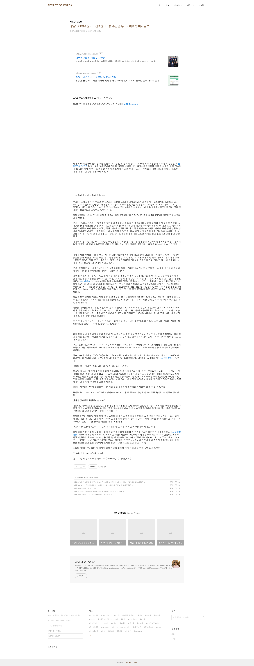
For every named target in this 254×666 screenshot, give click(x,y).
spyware (106, 627)
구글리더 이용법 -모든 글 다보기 (59, 620)
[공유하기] (81, 467)
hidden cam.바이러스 (122, 627)
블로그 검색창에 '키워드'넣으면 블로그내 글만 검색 (65, 615)
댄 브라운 (137, 627)
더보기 (91, 635)
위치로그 (190, 5)
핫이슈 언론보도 (79, 477)
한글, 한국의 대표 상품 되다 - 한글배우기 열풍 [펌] (92, 494)
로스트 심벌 (94, 615)
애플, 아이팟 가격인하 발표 (83, 488)
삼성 (140, 615)
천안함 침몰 (94, 627)
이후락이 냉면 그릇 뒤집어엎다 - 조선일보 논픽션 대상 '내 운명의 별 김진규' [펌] (102, 485)
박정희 (140, 623)
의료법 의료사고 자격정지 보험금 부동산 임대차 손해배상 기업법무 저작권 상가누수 (116, 61)
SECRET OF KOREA (60, 5)
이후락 (159, 627)
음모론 (131, 623)
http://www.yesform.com (86, 73)
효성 (123, 619)
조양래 (148, 615)
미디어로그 (178, 5)
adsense (138, 631)
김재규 (114, 623)
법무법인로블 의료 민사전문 (90, 57)
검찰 (103, 631)
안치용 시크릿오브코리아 (99, 623)
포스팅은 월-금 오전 (55, 626)
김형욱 (111, 631)
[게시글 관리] (84, 467)
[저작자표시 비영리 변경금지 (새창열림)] (102, 466)
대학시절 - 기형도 (54, 631)
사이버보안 (94, 631)
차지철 (143, 619)
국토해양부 (166, 358)
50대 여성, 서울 (131, 104)
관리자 (136, 662)
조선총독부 (85, 281)
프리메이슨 (133, 619)
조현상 (157, 615)
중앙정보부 (149, 627)
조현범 (123, 623)
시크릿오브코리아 (153, 623)
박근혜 (117, 615)
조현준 (92, 619)
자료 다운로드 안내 (54, 636)
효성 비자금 (106, 615)
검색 (203, 617)
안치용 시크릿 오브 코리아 (108, 619)
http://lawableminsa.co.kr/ (87, 54)
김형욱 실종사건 (129, 615)
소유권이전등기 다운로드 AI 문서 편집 (96, 76)
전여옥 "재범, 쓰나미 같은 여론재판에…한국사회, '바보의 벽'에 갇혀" (98, 491)
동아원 (120, 631)
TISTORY (128, 662)
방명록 (201, 5)
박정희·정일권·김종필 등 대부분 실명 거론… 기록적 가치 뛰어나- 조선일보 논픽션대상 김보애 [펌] (108, 482)
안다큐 (128, 631)
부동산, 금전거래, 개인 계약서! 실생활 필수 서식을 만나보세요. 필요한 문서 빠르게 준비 (117, 80)
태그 (167, 5)
